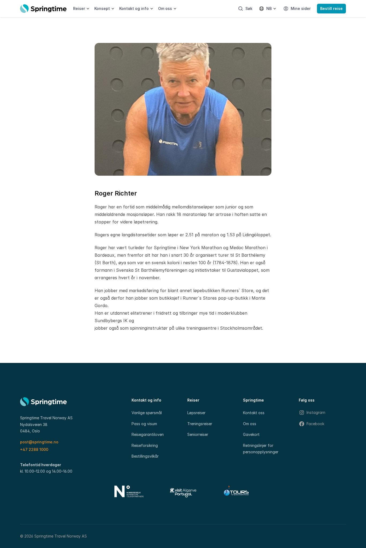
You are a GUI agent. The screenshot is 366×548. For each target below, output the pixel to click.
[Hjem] (43, 8)
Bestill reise (331, 8)
